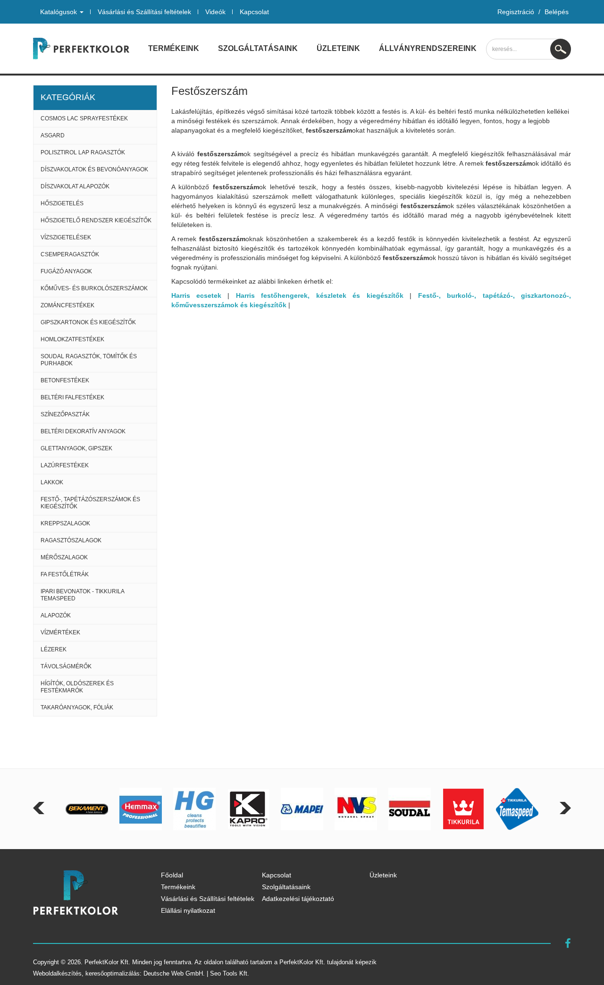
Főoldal (172, 875)
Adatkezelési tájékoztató (298, 898)
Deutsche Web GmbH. (174, 973)
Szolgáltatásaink (258, 48)
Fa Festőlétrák (65, 574)
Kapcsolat (254, 12)
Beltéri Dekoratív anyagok (83, 431)
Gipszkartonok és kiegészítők (88, 322)
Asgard (53, 135)
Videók (215, 12)
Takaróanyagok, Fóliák (77, 707)
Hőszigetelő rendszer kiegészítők (96, 220)
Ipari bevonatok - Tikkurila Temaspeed (83, 595)
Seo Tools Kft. (229, 973)
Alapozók (56, 615)
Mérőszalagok (64, 557)
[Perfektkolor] (81, 48)
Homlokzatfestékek (72, 339)
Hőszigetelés (62, 203)
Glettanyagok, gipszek (76, 448)
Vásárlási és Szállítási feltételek (144, 12)
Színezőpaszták (65, 414)
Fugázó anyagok (66, 271)
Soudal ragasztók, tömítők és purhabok (89, 360)
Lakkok (52, 482)
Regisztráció (515, 12)
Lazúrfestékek (65, 465)
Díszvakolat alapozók (75, 186)
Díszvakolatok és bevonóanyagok (94, 169)
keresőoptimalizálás (112, 973)
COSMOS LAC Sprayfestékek (84, 118)
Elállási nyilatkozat (188, 910)
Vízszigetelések (66, 237)
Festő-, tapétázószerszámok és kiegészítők (90, 503)
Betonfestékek (65, 380)
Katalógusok (59, 12)
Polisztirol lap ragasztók (83, 152)
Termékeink (173, 48)
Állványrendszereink (428, 48)
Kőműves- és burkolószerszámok (94, 288)
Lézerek (54, 649)
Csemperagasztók (70, 254)
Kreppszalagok (65, 523)
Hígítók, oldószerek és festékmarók (77, 687)
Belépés (557, 12)
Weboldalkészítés (57, 973)
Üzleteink (338, 48)
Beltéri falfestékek (72, 397)
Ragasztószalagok (71, 540)
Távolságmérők (66, 666)
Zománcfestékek (67, 305)
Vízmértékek (60, 632)
